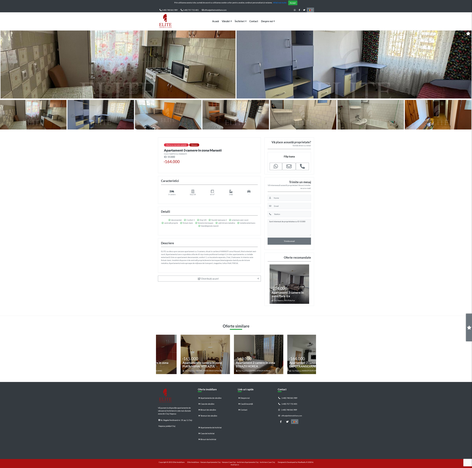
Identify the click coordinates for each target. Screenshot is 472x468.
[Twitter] (304, 10)
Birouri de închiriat (208, 439)
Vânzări (226, 21)
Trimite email (289, 241)
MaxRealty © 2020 (305, 462)
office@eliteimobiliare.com (215, 10)
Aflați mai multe (279, 2)
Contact (253, 21)
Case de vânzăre (207, 404)
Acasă (215, 21)
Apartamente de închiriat (211, 427)
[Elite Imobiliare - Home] (165, 21)
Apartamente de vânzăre (210, 398)
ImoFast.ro (235, 465)
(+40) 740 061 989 (169, 10)
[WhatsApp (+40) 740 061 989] (294, 10)
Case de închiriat (207, 433)
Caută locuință (246, 404)
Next (468, 64)
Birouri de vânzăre (208, 410)
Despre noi (267, 21)
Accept (293, 3)
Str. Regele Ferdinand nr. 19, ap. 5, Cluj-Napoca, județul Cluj (175, 421)
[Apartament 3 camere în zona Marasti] (118, 64)
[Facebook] (299, 10)
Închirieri (240, 21)
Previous (4, 64)
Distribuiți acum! (210, 278)
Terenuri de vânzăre (208, 415)
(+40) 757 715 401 (191, 10)
